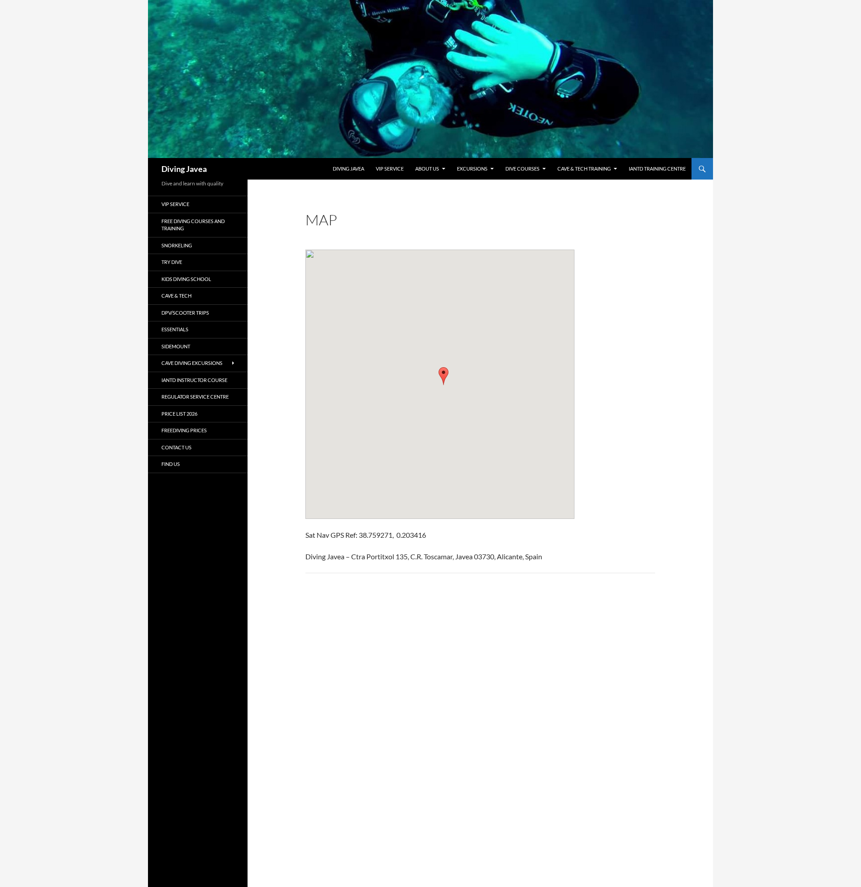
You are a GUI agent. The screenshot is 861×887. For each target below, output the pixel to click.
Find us (170, 464)
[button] (443, 376)
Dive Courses (522, 168)
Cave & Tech (176, 296)
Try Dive (171, 262)
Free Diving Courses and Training (193, 225)
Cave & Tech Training (584, 168)
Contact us (176, 447)
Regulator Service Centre (195, 397)
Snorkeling (176, 245)
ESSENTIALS (174, 329)
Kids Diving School (186, 279)
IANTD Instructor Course (194, 380)
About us (427, 168)
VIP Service (390, 168)
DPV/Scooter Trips (185, 313)
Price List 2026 (179, 414)
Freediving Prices (184, 430)
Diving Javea (184, 169)
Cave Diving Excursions (191, 363)
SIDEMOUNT (175, 346)
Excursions (472, 168)
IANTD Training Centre (657, 168)
